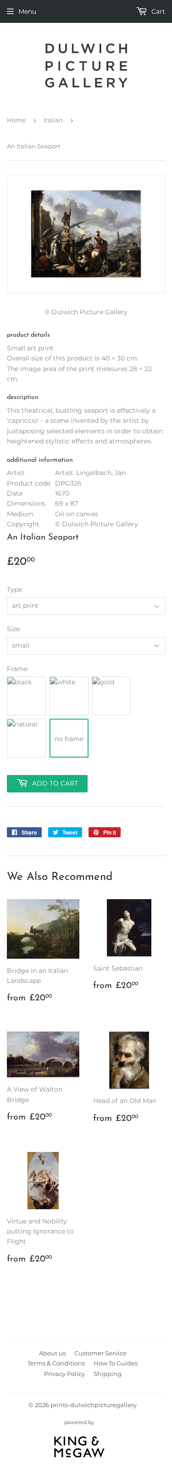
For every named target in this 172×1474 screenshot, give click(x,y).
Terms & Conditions (56, 1363)
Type (14, 589)
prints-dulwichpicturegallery (93, 1404)
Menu (27, 11)
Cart (157, 11)
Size (13, 629)
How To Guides (116, 1363)
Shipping (108, 1373)
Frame (17, 669)
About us (52, 1353)
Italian (53, 120)
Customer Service (100, 1353)
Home (16, 120)
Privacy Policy (64, 1373)
